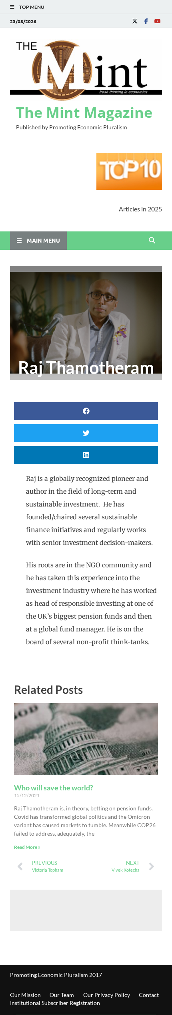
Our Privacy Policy (106, 994)
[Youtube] (157, 21)
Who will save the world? (53, 787)
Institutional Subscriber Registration (55, 1002)
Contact (149, 994)
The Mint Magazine (84, 112)
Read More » (27, 847)
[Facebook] (146, 21)
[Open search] (152, 240)
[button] (86, 411)
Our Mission (25, 994)
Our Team (62, 994)
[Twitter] (135, 21)
